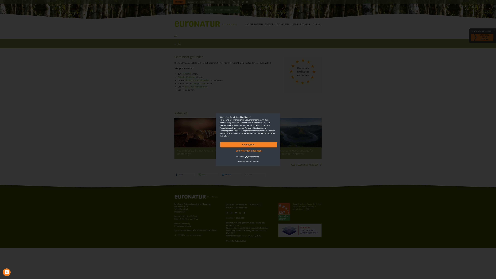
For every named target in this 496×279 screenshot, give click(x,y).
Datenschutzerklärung (252, 161)
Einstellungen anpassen (249, 150)
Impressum (240, 161)
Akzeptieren (248, 144)
